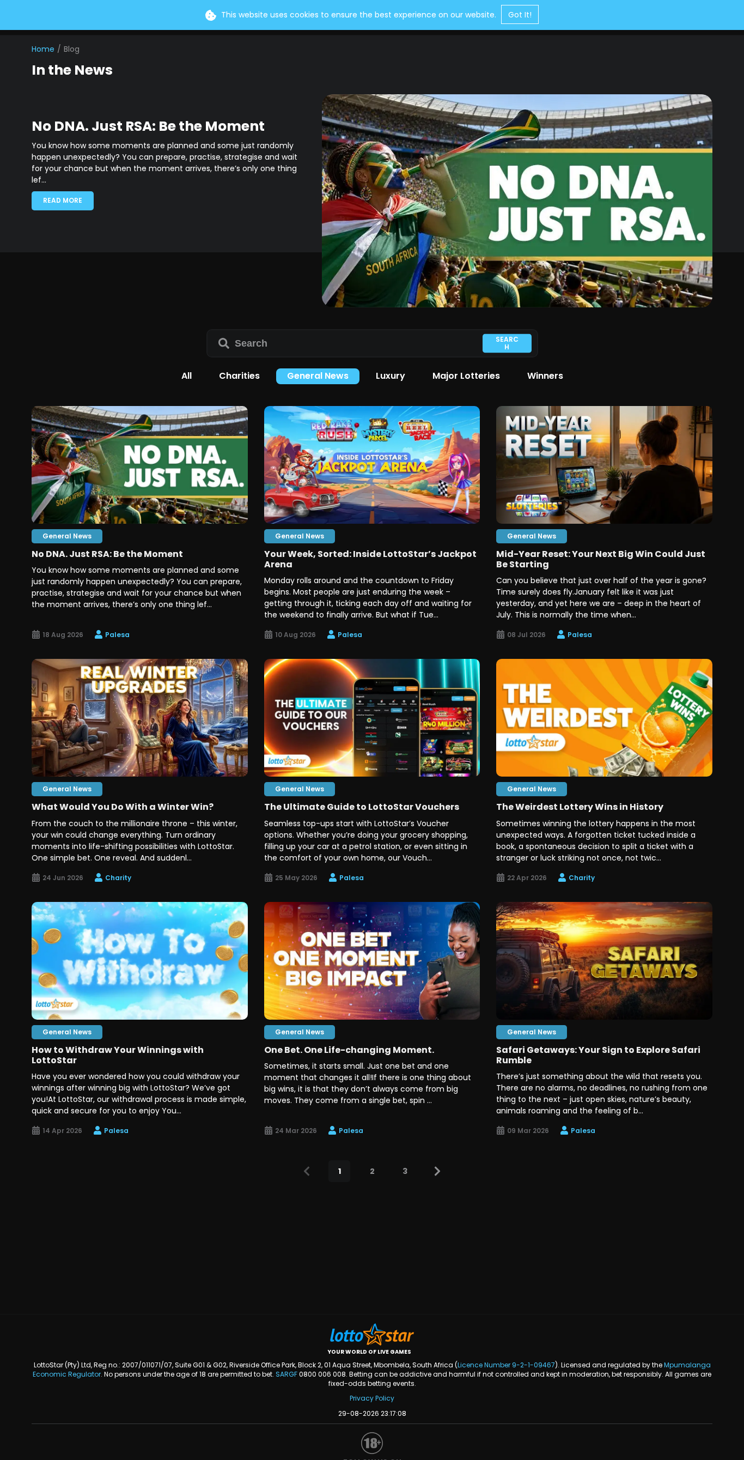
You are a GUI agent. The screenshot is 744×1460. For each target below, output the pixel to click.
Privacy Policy (372, 1398)
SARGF (286, 1374)
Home (43, 49)
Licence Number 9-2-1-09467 (506, 1365)
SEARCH (507, 342)
